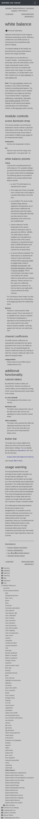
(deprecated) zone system (14, 802)
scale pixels (9, 738)
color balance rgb (11, 613)
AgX (6, 593)
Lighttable (6, 570)
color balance (9, 610)
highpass (8, 683)
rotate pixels (9, 735)
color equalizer (10, 623)
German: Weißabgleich (15, 550)
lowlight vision (10, 698)
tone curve (8, 755)
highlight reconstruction (13, 680)
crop (6, 648)
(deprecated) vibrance (12, 800)
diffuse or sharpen (11, 655)
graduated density (11, 673)
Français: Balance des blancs (17, 547)
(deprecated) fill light (12, 785)
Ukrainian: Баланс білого (16, 556)
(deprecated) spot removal (14, 795)
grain (7, 675)
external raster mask (12, 665)
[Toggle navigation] (34, 3)
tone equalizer (10, 758)
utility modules (10, 805)
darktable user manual (11, 3)
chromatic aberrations (12, 608)
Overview (6, 568)
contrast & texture (11, 643)
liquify (7, 693)
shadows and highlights (13, 740)
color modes (26, 135)
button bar (14, 301)
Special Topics (8, 815)
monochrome (9, 705)
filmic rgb (8, 668)
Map (4, 578)
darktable (8, 8)
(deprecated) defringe (12, 783)
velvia (7, 763)
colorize (8, 638)
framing (7, 670)
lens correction (10, 690)
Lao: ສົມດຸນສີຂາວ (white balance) (18, 553)
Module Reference (19, 8)
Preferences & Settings (11, 808)
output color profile (11, 713)
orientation (8, 710)
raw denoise (9, 720)
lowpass (8, 700)
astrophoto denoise (11, 595)
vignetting (8, 765)
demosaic (8, 650)
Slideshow (6, 580)
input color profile (11, 688)
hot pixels (8, 685)
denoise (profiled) (11, 653)
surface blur (9, 753)
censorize (8, 605)
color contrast (9, 618)
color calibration (10, 615)
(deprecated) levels (11, 793)
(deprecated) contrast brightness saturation (19, 778)
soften (7, 748)
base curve (9, 598)
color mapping (10, 630)
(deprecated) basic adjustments (15, 773)
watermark (8, 768)
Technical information (15, 30)
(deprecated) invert (11, 790)
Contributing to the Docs (11, 818)
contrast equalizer (11, 645)
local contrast (9, 695)
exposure (8, 663)
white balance (10, 770)
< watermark (9, 14)
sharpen (8, 743)
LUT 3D (8, 703)
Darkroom (6, 573)
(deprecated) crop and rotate (14, 780)
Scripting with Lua (9, 810)
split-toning (9, 750)
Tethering (6, 575)
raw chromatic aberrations (14, 718)
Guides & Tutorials (9, 813)
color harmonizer (10, 625)
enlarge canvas (10, 660)
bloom (7, 600)
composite (8, 640)
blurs (7, 603)
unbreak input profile (12, 760)
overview (6, 588)
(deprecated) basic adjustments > (27, 15)
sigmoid (8, 745)
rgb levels (8, 728)
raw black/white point (12, 715)
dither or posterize (11, 658)
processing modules (12, 590)
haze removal (9, 678)
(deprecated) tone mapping (14, 798)
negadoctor (9, 708)
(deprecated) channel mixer (14, 775)
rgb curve (8, 725)
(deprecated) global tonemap (15, 788)
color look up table (11, 628)
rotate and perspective (12, 733)
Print (4, 583)
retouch (7, 723)
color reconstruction (11, 633)
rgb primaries (9, 730)
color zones (9, 635)
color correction (10, 620)
